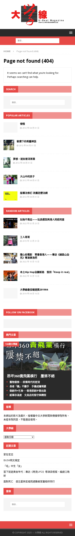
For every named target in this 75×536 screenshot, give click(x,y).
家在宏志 (8, 454)
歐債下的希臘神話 (26, 141)
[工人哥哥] (10, 243)
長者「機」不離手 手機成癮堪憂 (28, 386)
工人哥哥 (25, 237)
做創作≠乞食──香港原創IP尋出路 (28, 390)
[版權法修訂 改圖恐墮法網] (10, 198)
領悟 (22, 123)
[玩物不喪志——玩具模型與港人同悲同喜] (10, 226)
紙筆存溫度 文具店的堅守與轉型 (28, 395)
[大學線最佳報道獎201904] (10, 296)
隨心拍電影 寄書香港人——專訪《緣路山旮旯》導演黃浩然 (44, 256)
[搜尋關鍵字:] (37, 40)
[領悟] (10, 130)
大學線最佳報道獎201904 (34, 289)
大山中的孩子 (27, 176)
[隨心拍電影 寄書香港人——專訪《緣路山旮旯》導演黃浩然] (10, 261)
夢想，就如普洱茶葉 (24, 158)
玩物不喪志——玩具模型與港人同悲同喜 (42, 219)
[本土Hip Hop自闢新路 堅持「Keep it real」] (10, 279)
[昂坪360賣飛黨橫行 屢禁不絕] (37, 368)
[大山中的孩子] (10, 182)
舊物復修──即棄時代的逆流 (25, 382)
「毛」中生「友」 (13, 466)
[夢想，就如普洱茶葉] (6, 165)
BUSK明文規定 (11, 460)
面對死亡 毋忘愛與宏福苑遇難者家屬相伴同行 (29, 481)
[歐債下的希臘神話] (8, 148)
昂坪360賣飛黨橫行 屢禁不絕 (31, 376)
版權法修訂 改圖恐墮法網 (34, 192)
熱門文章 (11, 334)
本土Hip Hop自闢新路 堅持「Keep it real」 (45, 272)
